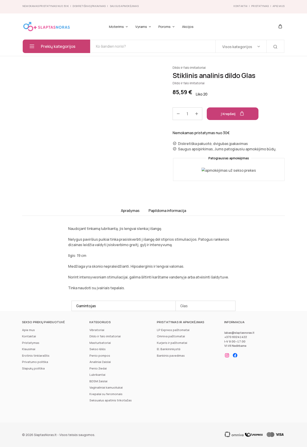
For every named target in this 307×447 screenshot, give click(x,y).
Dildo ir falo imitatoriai (189, 67)
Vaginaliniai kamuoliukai (106, 387)
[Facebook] (235, 355)
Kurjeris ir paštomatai (172, 343)
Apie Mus (279, 6)
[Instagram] (227, 355)
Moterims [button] (116, 26)
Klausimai (28, 349)
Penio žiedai (98, 368)
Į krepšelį (228, 113)
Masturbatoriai (100, 343)
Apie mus (28, 330)
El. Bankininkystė (168, 349)
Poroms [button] (164, 26)
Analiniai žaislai (100, 362)
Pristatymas (260, 6)
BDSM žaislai (98, 381)
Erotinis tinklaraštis (35, 356)
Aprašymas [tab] (130, 210)
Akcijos (188, 26)
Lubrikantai (97, 375)
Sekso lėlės (97, 349)
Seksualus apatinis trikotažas (110, 400)
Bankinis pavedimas (171, 356)
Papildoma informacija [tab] (167, 210)
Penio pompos (99, 356)
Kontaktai (241, 6)
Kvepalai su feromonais (105, 394)
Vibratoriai (96, 330)
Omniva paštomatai (171, 336)
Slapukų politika (33, 368)
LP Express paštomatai (173, 330)
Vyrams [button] (141, 26)
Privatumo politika (35, 362)
